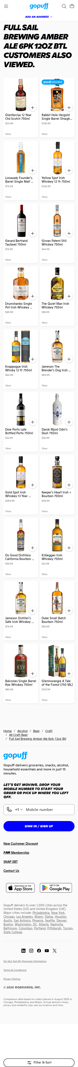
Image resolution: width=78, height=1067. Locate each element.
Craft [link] (48, 731)
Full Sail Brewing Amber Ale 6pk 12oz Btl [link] (37, 738)
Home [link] (7, 731)
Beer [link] (36, 731)
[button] (72, 6)
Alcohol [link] (22, 731)
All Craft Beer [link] (18, 735)
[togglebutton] (39, 1062)
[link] (39, 6)
